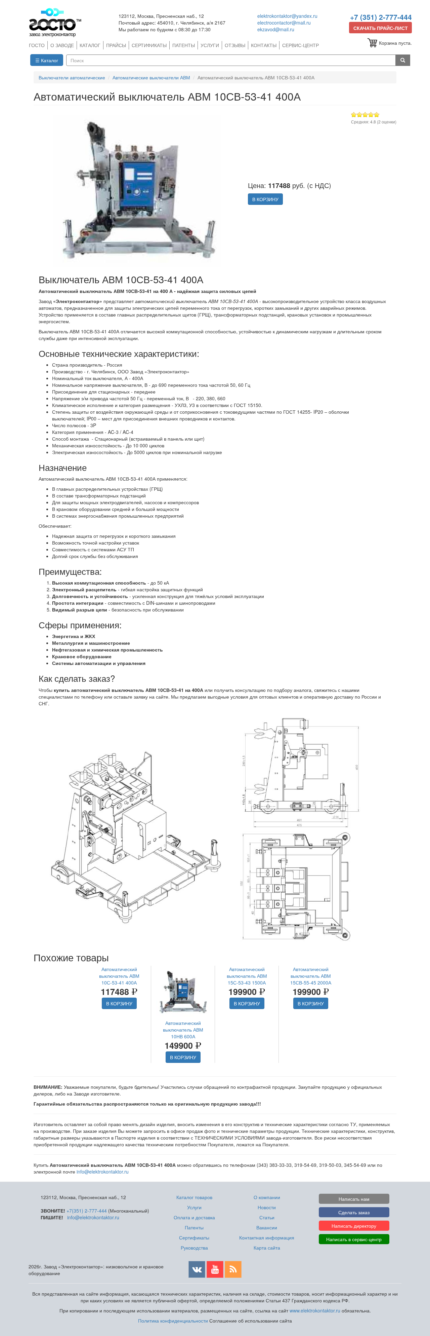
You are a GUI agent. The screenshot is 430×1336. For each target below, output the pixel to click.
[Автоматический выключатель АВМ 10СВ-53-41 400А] (137, 189)
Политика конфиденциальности (173, 1320)
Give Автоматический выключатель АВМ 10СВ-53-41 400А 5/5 (377, 114)
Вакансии (266, 1227)
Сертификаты (194, 1237)
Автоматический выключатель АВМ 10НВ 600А (183, 1029)
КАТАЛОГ (90, 45)
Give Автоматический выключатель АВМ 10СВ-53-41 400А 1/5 (354, 114)
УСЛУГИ (210, 45)
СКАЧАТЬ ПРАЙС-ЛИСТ (380, 28)
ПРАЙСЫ (116, 45)
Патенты (194, 1227)
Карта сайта (267, 1247)
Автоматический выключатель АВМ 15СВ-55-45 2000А (310, 976)
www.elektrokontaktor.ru (315, 1310)
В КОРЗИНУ (265, 199)
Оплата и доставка (194, 1217)
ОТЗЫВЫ (235, 45)
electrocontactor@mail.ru (284, 22)
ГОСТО (37, 45)
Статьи (266, 1217)
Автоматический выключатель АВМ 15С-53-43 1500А (247, 976)
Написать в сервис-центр (354, 1239)
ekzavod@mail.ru (275, 29)
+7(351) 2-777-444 (87, 1210)
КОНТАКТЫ (263, 45)
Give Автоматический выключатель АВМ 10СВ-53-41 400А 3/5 (365, 114)
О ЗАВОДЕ (62, 45)
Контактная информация (266, 1237)
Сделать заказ (354, 1212)
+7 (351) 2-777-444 (381, 17)
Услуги (194, 1207)
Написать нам (354, 1198)
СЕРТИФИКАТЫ (149, 45)
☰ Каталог (46, 60)
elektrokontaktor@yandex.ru (287, 15)
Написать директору (354, 1225)
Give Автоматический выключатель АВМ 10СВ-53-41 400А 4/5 (371, 114)
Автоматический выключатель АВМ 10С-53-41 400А (119, 976)
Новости (267, 1207)
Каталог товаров (194, 1197)
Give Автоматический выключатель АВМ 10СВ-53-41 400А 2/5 (359, 114)
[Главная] (58, 22)
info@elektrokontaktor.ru (103, 1171)
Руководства (194, 1247)
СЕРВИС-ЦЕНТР (300, 45)
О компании (267, 1197)
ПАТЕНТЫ (183, 45)
